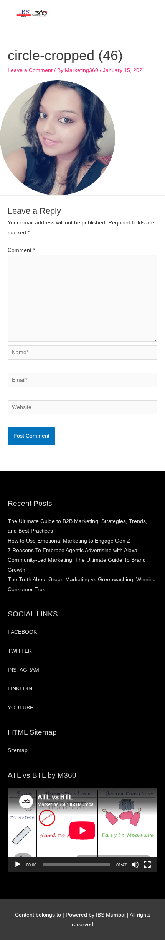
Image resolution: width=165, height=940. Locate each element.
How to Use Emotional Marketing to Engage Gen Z (69, 541)
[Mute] (135, 864)
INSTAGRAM (23, 670)
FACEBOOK (22, 632)
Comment (21, 250)
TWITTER (20, 651)
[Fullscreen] (147, 864)
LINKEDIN (20, 689)
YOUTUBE (20, 708)
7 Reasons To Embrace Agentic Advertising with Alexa (72, 550)
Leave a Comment (30, 70)
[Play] (17, 864)
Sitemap (18, 750)
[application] (82, 830)
